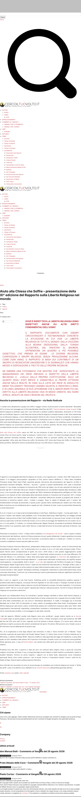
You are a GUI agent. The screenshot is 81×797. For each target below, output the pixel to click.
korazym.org (9, 673)
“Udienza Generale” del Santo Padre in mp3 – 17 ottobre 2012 (20, 682)
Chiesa (4, 306)
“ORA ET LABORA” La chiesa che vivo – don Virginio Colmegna (20, 687)
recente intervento (43, 668)
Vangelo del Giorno (5, 755)
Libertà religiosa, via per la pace (65, 409)
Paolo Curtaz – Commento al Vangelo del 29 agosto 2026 (30, 774)
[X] (1, 727)
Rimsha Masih (28, 642)
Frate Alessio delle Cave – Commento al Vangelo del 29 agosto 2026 (36, 762)
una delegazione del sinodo (53, 534)
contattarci (25, 793)
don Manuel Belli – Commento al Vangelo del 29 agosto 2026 (32, 751)
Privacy (2, 738)
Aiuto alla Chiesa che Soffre (10, 432)
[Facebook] (0, 723)
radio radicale (24, 673)
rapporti (4, 309)
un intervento (61, 557)
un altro (41, 562)
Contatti (2, 741)
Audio (2, 285)
